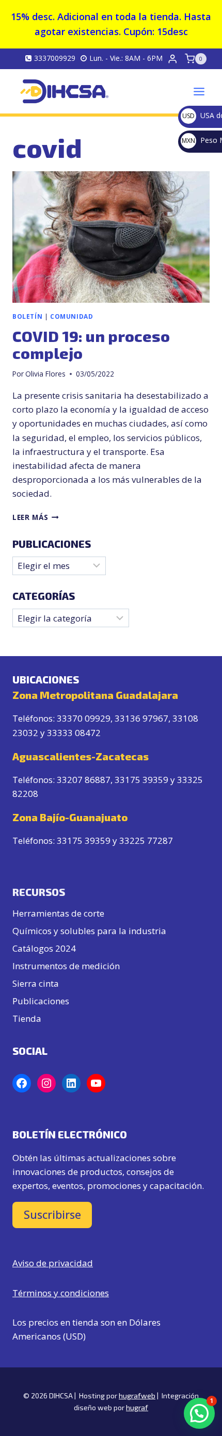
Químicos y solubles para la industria (89, 931)
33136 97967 (141, 718)
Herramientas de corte (58, 913)
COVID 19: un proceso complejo (91, 344)
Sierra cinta (35, 983)
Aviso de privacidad (52, 1263)
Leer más (35, 517)
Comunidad (71, 316)
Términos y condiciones (60, 1293)
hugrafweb (137, 1395)
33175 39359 (141, 780)
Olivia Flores (45, 374)
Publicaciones (40, 1001)
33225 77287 (146, 840)
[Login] (172, 59)
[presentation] (111, 237)
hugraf (137, 1407)
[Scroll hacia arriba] (192, 1390)
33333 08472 (74, 733)
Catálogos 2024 (44, 948)
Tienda (26, 1018)
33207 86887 (83, 780)
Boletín (27, 316)
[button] (199, 1413)
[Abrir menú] (199, 91)
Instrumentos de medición (66, 966)
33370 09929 (83, 718)
